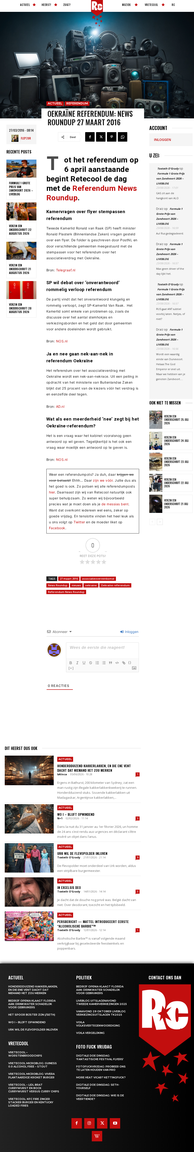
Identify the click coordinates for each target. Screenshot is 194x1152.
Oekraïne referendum (115, 585)
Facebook (57, 528)
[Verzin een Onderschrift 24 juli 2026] (155, 441)
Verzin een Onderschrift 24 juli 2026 (176, 440)
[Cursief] (77, 663)
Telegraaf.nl (65, 270)
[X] (101, 137)
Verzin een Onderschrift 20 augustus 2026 (20, 308)
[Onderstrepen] (84, 663)
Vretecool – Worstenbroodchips (25, 1054)
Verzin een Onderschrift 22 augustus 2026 (20, 229)
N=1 (59, 818)
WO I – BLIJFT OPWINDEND (75, 814)
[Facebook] (90, 137)
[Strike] (90, 663)
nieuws (76, 585)
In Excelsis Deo (69, 887)
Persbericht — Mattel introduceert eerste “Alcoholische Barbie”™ (93, 923)
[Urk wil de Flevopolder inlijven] (29, 858)
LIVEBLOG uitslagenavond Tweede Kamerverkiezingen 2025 (101, 1002)
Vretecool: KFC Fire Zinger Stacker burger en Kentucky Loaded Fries (30, 1102)
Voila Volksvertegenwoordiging (98, 1024)
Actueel (55, 103)
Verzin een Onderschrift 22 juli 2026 (176, 483)
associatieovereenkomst (98, 578)
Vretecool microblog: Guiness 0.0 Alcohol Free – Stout (32, 1065)
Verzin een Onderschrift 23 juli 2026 (176, 462)
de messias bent (115, 504)
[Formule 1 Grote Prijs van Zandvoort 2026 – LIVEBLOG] (21, 169)
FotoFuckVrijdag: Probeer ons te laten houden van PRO (101, 1068)
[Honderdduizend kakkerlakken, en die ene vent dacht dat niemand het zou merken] (29, 770)
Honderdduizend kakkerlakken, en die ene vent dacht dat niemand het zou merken (94, 767)
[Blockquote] (110, 663)
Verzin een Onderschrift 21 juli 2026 (176, 503)
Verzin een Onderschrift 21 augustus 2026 (20, 268)
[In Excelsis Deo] (29, 892)
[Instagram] (89, 1123)
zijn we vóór (103, 480)
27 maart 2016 (69, 578)
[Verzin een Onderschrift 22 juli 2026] (155, 483)
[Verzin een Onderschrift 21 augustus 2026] (21, 251)
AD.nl (60, 406)
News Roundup (57, 585)
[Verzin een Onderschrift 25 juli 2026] (155, 420)
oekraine (91, 585)
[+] (71, 668)
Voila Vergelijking (90, 1033)
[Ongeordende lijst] (104, 663)
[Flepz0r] (16, 138)
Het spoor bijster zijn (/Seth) (31, 1014)
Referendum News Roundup (66, 592)
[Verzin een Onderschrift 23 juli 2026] (155, 462)
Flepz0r (26, 138)
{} (130, 662)
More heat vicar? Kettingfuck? (101, 1077)
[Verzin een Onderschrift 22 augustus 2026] (21, 211)
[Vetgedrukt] (70, 663)
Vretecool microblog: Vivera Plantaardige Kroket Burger (31, 1075)
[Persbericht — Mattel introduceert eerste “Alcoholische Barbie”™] (29, 926)
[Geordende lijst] (97, 663)
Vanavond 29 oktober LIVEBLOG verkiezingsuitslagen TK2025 (101, 1013)
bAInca (62, 774)
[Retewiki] (97, 1136)
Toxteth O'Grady (68, 857)
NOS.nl (62, 341)
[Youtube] (115, 1123)
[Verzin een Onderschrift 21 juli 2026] (155, 504)
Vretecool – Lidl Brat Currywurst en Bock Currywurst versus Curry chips (33, 1088)
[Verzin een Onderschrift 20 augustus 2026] (21, 290)
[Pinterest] (111, 137)
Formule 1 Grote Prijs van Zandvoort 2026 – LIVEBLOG (21, 188)
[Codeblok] (117, 663)
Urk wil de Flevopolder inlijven (82, 853)
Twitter (79, 522)
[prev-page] (152, 522)
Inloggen (131, 632)
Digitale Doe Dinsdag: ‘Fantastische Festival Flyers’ (100, 1057)
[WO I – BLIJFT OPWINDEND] (29, 819)
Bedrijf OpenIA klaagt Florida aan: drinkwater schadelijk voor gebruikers (32, 1004)
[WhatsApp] (122, 137)
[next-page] (160, 522)
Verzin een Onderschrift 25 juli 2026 (176, 419)
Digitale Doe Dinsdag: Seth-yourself (97, 1086)
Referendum (77, 103)
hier (52, 492)
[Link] (123, 663)
